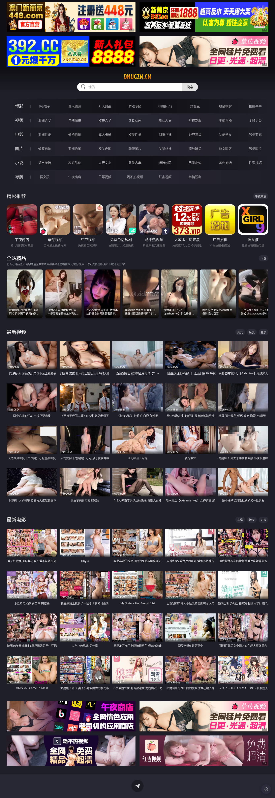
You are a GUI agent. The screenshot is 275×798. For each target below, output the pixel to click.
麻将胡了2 (165, 106)
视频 (19, 120)
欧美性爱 (134, 134)
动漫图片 (134, 148)
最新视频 (16, 332)
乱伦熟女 (225, 134)
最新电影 (16, 519)
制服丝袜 (165, 134)
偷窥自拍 (44, 148)
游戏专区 (134, 106)
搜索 (190, 87)
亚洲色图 (74, 148)
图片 (19, 148)
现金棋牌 (225, 106)
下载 (263, 258)
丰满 (240, 520)
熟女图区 (225, 148)
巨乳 (252, 332)
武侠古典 (134, 163)
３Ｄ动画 (134, 120)
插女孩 (45, 177)
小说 (19, 162)
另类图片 (255, 148)
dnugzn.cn (137, 77)
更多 (263, 332)
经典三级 (195, 134)
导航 (19, 177)
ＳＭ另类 (255, 120)
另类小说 (195, 163)
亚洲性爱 (44, 134)
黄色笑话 (225, 163)
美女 (240, 332)
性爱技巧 (255, 163)
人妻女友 (104, 163)
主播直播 (225, 120)
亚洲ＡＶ (44, 120)
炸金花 (195, 106)
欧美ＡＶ (104, 120)
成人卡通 (104, 134)
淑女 (252, 520)
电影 (19, 134)
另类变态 (255, 134)
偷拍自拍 (74, 134)
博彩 (19, 106)
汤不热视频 (135, 177)
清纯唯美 (195, 148)
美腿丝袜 (165, 148)
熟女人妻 (165, 120)
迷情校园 (165, 163)
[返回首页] (266, 789)
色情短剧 (195, 177)
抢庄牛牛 (255, 106)
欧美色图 (104, 148)
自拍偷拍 (74, 120)
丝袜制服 (195, 120)
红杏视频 (165, 177)
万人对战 (104, 106)
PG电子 (44, 106)
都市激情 (44, 163)
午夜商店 (74, 177)
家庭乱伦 (74, 163)
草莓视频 (104, 177)
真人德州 (74, 106)
